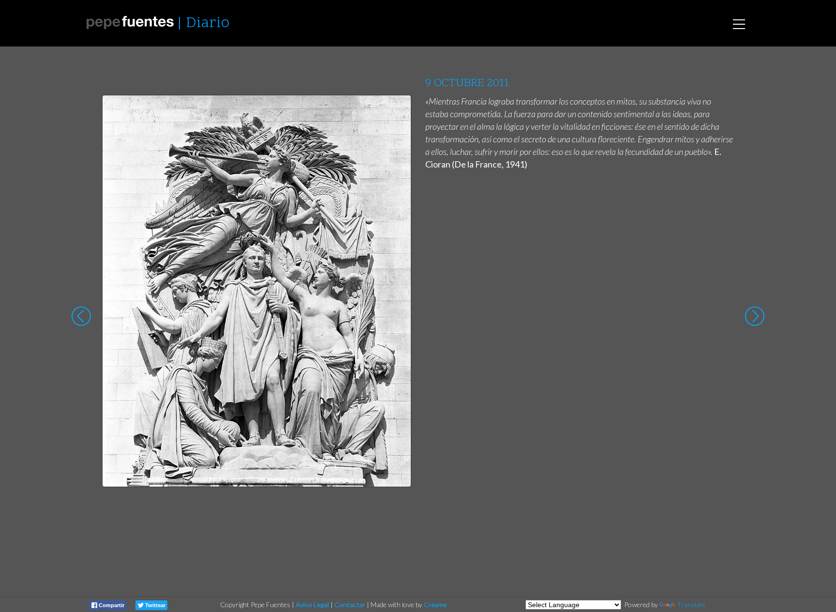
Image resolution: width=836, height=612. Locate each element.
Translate (691, 604)
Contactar (349, 604)
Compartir (110, 605)
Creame (435, 604)
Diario (207, 23)
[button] (396, 111)
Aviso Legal (312, 604)
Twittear (154, 605)
